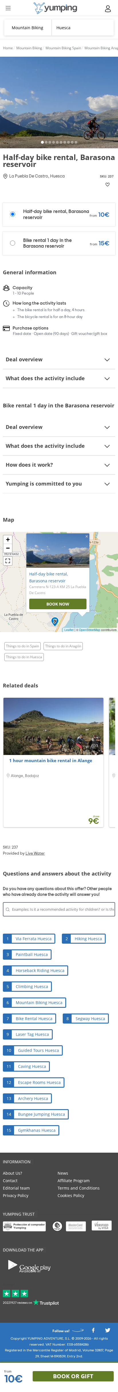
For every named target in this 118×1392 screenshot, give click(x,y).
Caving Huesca (32, 1066)
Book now (57, 604)
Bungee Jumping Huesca (41, 1114)
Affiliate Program (74, 1180)
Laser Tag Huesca (32, 1034)
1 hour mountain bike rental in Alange (50, 760)
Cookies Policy (71, 1195)
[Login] (108, 8)
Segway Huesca (90, 1018)
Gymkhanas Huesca (37, 1130)
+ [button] (8, 539)
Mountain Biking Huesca (39, 1002)
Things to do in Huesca (24, 656)
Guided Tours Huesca (38, 1050)
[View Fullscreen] (7, 561)
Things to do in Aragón (63, 646)
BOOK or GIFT (73, 1376)
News (63, 1173)
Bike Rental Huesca (34, 1018)
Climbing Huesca (32, 986)
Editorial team (16, 1188)
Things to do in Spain (22, 646)
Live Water (35, 853)
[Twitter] (108, 1332)
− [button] (8, 548)
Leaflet (69, 630)
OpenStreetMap (89, 630)
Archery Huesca (33, 1098)
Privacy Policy (15, 1195)
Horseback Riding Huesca (40, 970)
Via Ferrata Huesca (34, 938)
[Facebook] (93, 1332)
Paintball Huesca (32, 954)
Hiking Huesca (88, 938)
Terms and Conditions (79, 1188)
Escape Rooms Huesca (39, 1082)
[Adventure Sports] (55, 8)
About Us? (12, 1173)
